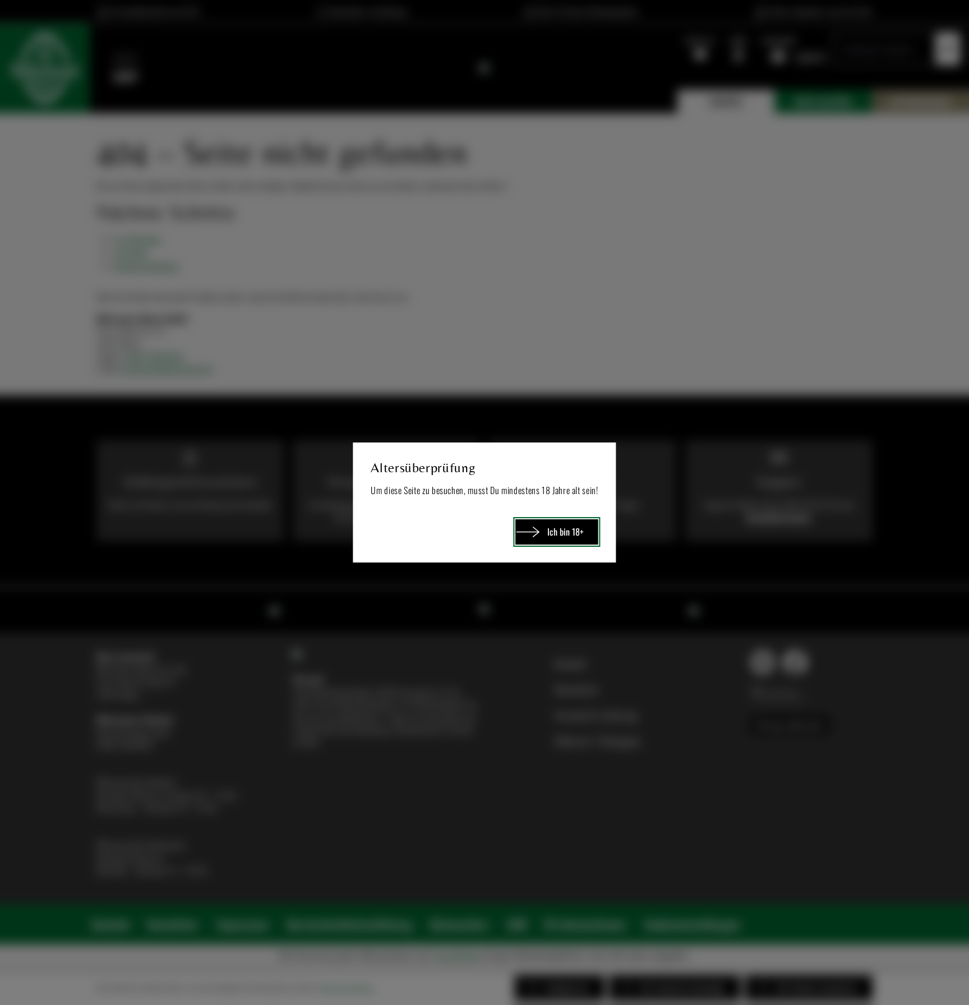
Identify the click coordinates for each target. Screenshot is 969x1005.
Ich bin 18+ (565, 531)
